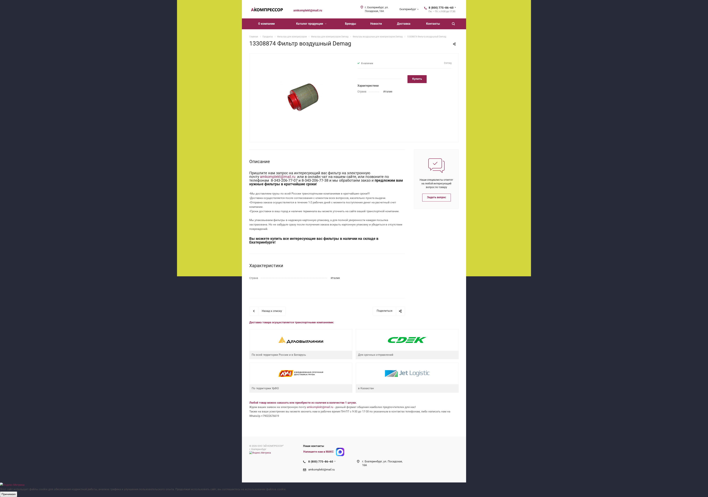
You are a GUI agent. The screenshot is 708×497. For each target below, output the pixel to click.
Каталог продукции (310, 23)
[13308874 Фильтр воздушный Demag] (302, 97)
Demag (448, 63)
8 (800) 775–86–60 (441, 7)
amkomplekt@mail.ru (278, 176)
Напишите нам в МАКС (318, 451)
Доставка (403, 23)
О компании (266, 23)
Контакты (433, 23)
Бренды (350, 23)
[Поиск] (453, 23)
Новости (376, 23)
